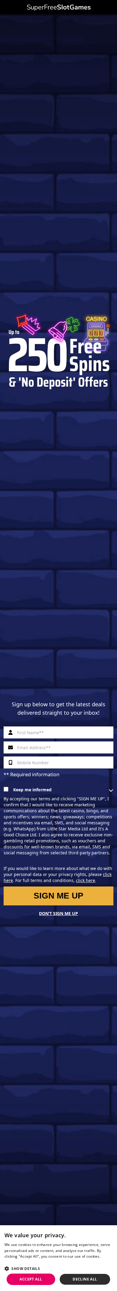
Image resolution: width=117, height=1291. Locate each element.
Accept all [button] (31, 1279)
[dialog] (58, 1258)
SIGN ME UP (58, 895)
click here (85, 880)
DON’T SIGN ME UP (58, 913)
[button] (58, 1268)
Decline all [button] (85, 1279)
